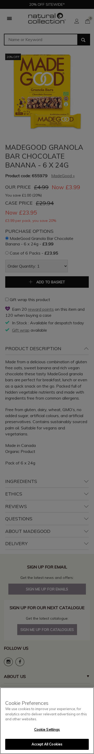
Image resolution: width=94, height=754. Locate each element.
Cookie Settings (47, 729)
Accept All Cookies (47, 744)
